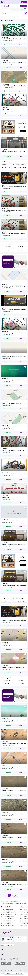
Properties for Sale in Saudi (11, 901)
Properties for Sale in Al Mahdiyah (8, 912)
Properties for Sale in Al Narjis (7, 916)
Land (13, 16)
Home (2, 901)
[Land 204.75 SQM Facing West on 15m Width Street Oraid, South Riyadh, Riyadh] (14, 512)
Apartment (4, 16)
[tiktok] (4, 959)
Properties (5, 9)
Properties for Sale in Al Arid (7, 909)
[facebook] (8, 959)
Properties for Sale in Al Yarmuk (8, 920)
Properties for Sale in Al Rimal (7, 918)
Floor (18, 16)
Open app (24, 2)
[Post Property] (18, 6)
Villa (9, 16)
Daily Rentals (14, 9)
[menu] (2, 6)
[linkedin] (11, 959)
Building (23, 16)
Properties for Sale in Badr (6, 922)
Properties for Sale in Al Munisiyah (8, 914)
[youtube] (14, 959)
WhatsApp (8, 44)
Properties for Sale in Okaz (7, 923)
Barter (23, 9)
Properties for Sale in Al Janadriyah (8, 911)
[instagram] (1, 959)
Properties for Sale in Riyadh (7, 903)
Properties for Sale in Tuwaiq (7, 925)
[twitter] (17, 959)
